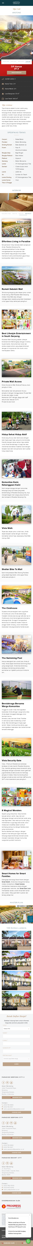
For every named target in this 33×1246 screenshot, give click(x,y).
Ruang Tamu (21, 213)
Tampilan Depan (6, 61)
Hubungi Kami (16, 1112)
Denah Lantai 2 (21, 61)
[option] (16, 38)
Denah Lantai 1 (14, 61)
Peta (25, 1243)
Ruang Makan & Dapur (6, 213)
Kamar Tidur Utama (29, 213)
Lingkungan (28, 61)
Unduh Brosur (16, 72)
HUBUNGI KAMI (9, 1243)
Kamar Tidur (14, 213)
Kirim (16, 1064)
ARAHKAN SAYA (17, 1097)
